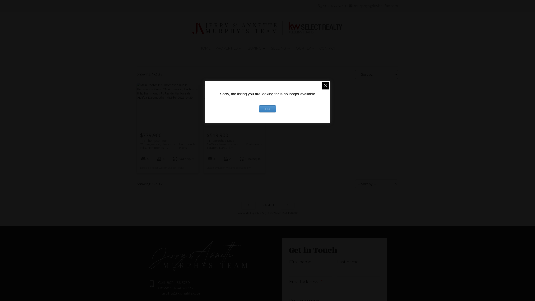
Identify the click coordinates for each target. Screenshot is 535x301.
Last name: (348, 261)
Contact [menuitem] (327, 48)
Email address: (304, 281)
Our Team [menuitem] (305, 48)
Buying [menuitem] (254, 48)
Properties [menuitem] (226, 48)
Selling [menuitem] (278, 48)
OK (267, 109)
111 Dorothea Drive (234, 142)
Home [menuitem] (205, 48)
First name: (300, 261)
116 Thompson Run (167, 142)
